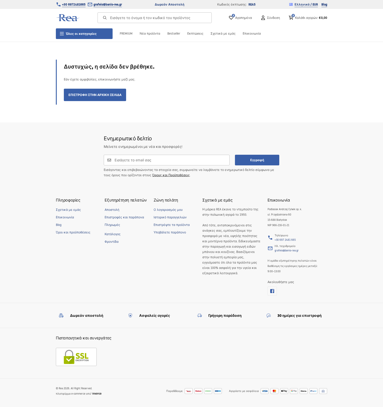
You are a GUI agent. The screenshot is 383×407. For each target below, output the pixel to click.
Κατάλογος (113, 234)
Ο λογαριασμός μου (168, 210)
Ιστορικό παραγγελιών (170, 217)
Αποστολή (112, 210)
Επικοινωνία (252, 33)
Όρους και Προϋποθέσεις (171, 175)
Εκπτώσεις (195, 33)
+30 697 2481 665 (285, 239)
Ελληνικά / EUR (306, 4)
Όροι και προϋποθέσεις (73, 232)
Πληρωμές (112, 225)
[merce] (97, 393)
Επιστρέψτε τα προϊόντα (172, 225)
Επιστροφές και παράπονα (124, 217)
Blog (324, 4)
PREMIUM (126, 33)
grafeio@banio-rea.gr (108, 4)
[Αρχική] (68, 17)
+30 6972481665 (74, 4)
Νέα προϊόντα (150, 33)
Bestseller (173, 33)
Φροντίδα (112, 242)
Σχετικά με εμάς (223, 33)
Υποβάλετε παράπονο (170, 232)
